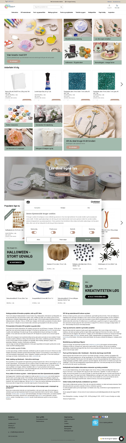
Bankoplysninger (68, 430)
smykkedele (35, 356)
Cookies (66, 423)
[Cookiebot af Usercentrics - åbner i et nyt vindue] (92, 202)
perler (59, 352)
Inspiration (111, 12)
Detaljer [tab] (63, 208)
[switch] (53, 232)
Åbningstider (67, 428)
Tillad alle (88, 239)
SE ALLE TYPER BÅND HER (96, 297)
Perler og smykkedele (66, 12)
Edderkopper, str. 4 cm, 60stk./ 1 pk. (107, 264)
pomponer (26, 397)
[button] (61, 7)
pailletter (8, 397)
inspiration (49, 330)
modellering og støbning (94, 344)
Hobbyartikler (92, 12)
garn (58, 363)
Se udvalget (13, 61)
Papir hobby (102, 12)
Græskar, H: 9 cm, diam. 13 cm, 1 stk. (56, 264)
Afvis (38, 239)
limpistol (40, 395)
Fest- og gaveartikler (39, 12)
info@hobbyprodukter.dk (17, 432)
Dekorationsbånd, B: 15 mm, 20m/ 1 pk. (17, 298)
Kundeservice (116, 1)
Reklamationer (40, 421)
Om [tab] (89, 208)
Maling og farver (53, 12)
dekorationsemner (43, 376)
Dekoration (15, 12)
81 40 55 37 (10, 1)
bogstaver (32, 381)
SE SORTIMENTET (16, 262)
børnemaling (66, 337)
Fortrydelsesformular (42, 419)
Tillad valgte (63, 239)
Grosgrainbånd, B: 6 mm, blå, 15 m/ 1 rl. (42, 298)
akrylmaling (76, 335)
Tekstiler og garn (80, 12)
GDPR (65, 421)
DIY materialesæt (26, 12)
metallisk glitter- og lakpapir (18, 393)
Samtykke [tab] (37, 208)
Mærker (110, 1)
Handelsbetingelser (69, 419)
